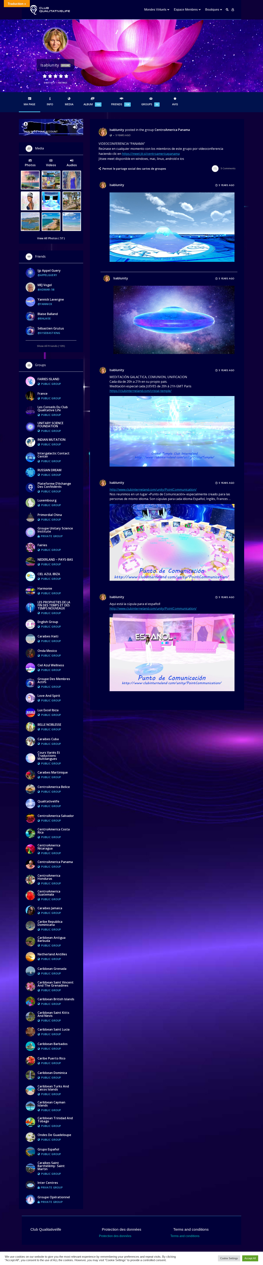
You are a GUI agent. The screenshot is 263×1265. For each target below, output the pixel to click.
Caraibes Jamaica (50, 908)
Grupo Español (48, 1149)
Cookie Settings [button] (229, 1258)
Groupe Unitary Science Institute (55, 529)
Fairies (42, 545)
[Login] (232, 9)
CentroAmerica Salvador (56, 816)
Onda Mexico (47, 651)
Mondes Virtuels (155, 9)
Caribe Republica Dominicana (50, 923)
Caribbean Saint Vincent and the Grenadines (56, 984)
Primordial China (50, 515)
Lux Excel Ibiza (48, 710)
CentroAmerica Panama (172, 129)
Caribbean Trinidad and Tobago (55, 1119)
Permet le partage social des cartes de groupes (134, 168)
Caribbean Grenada (52, 969)
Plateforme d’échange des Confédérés (54, 485)
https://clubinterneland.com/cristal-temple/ (141, 391)
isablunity (117, 129)
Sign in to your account (41, 131)
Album (92, 104)
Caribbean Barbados (53, 1044)
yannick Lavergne (51, 299)
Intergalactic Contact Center (54, 454)
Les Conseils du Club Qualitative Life (53, 408)
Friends (120, 104)
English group (48, 622)
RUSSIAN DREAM (49, 470)
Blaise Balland (48, 314)
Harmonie (45, 588)
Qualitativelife (48, 801)
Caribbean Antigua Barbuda (51, 939)
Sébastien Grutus (51, 328)
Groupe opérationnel (54, 1197)
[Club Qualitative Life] (50, 9)
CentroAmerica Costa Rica (54, 830)
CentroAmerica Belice (54, 787)
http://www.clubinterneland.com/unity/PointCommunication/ (153, 489)
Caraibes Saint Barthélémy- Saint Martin (51, 1166)
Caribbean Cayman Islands (51, 1103)
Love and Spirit (49, 696)
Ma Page (29, 104)
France (43, 393)
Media (69, 104)
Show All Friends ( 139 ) (51, 345)
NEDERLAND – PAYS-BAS (55, 559)
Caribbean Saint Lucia (54, 1029)
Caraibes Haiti (48, 636)
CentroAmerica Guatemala (49, 893)
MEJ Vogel (45, 285)
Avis (175, 104)
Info (50, 104)
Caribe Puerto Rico (51, 1058)
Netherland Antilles (52, 954)
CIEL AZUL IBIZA (49, 574)
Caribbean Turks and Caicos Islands (53, 1087)
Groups (149, 104)
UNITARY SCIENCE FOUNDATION (50, 424)
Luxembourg (47, 500)
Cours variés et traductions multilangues (49, 755)
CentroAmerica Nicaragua (49, 846)
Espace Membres (186, 9)
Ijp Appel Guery (49, 270)
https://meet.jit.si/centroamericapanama (151, 154)
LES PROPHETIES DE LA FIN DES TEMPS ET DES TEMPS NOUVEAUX (54, 605)
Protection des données (115, 1236)
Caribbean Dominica (52, 1073)
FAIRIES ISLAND (48, 379)
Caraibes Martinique (53, 772)
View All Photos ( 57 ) (51, 238)
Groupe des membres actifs (54, 680)
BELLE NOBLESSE (49, 724)
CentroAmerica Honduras (49, 877)
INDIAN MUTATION (51, 439)
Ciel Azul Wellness (51, 665)
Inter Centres (48, 1183)
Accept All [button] (250, 1258)
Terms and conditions (184, 1236)
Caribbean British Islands (56, 999)
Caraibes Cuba (48, 739)
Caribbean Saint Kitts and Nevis (53, 1014)
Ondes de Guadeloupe (54, 1135)
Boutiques (212, 9)
